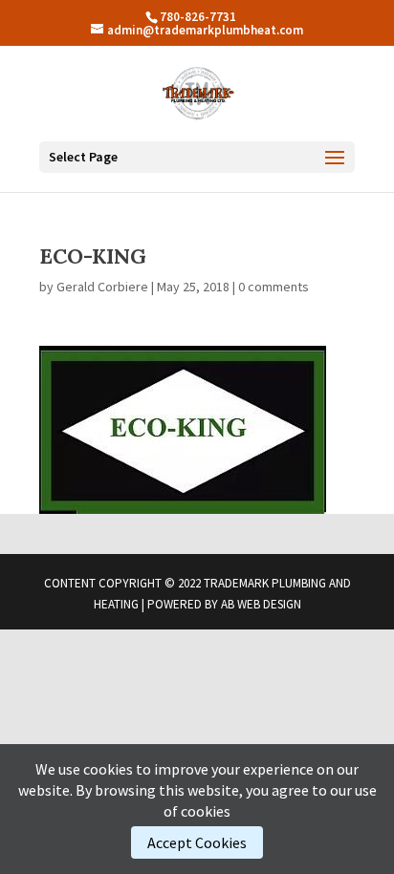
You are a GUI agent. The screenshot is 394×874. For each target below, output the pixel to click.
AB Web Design (261, 604)
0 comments (273, 286)
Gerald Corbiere (102, 286)
